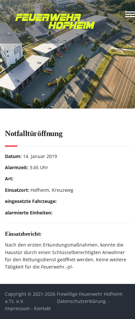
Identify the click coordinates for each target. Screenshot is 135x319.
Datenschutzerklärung (81, 301)
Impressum (17, 308)
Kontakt (42, 308)
